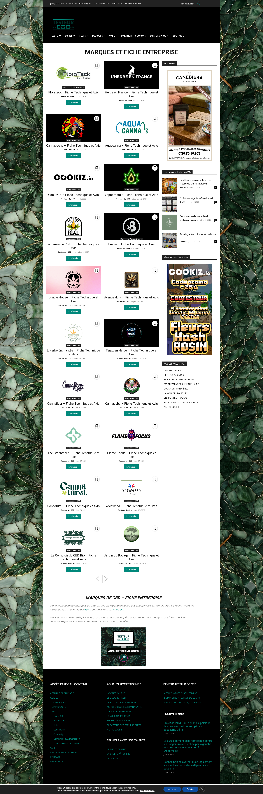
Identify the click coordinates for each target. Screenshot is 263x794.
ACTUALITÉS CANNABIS (62, 693)
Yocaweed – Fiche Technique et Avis (131, 506)
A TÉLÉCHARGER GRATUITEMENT (180, 693)
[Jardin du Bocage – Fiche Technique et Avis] (131, 538)
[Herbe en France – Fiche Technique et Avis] (131, 75)
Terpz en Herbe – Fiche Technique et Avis (131, 352)
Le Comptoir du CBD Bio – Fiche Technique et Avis (73, 557)
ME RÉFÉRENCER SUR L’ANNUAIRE (181, 384)
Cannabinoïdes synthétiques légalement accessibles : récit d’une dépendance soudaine (187, 765)
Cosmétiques (59, 734)
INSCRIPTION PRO (173, 370)
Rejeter (190, 789)
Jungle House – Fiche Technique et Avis (73, 299)
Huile (55, 725)
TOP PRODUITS (58, 706)
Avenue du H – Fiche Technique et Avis (131, 297)
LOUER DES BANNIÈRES (176, 388)
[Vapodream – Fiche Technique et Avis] (131, 177)
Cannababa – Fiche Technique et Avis (131, 403)
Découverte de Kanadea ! (194, 216)
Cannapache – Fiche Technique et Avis (73, 145)
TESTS (53, 711)
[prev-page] (97, 579)
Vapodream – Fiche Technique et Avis (131, 195)
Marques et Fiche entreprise (73, 87)
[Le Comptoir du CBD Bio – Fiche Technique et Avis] (73, 538)
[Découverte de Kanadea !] (169, 222)
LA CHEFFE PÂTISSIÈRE (118, 753)
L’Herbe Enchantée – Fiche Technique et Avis (73, 352)
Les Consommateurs (189, 220)
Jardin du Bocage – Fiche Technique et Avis (131, 557)
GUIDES (54, 697)
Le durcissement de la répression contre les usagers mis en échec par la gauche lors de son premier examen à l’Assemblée (187, 745)
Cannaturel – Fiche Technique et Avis (73, 506)
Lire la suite (73, 102)
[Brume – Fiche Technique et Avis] (131, 226)
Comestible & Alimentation (66, 738)
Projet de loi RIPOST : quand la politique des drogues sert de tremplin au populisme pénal (186, 726)
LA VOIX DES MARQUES (176, 393)
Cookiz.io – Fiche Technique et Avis (73, 195)
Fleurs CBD (59, 716)
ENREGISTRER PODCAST (176, 397)
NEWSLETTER (57, 761)
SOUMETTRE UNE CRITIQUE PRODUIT (182, 702)
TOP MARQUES (58, 702)
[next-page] (106, 579)
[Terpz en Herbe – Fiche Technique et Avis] (131, 333)
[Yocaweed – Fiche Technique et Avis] (131, 488)
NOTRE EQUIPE (171, 406)
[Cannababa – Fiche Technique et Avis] (131, 386)
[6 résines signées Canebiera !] (169, 204)
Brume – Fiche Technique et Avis (131, 244)
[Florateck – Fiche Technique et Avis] (73, 75)
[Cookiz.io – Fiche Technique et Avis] (73, 177)
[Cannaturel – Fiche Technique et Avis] (73, 488)
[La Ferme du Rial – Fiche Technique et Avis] (73, 226)
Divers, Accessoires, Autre (66, 743)
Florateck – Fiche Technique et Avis (73, 92)
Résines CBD (59, 720)
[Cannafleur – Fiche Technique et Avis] (73, 386)
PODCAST (55, 757)
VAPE (52, 747)
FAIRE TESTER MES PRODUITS (179, 379)
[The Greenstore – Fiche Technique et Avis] (73, 435)
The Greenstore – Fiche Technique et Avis (73, 455)
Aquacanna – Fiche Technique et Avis (131, 145)
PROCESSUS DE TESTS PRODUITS (181, 402)
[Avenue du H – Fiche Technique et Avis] (131, 280)
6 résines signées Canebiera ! (196, 198)
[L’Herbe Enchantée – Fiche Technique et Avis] (73, 333)
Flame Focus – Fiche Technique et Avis (131, 455)
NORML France (174, 714)
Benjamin (184, 187)
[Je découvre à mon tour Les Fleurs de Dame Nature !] (169, 186)
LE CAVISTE (112, 758)
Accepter (172, 789)
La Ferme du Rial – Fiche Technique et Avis (73, 246)
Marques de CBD (131, 87)
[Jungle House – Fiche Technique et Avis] (73, 280)
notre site (118, 609)
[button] (191, 4)
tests (88, 609)
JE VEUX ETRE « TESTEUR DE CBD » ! (181, 697)
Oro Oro (183, 202)
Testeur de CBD (67, 96)
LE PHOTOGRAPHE (116, 749)
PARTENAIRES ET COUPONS (64, 752)
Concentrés (59, 729)
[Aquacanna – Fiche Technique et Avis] (131, 128)
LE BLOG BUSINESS (174, 375)
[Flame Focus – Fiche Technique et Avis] (131, 435)
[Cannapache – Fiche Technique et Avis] (73, 128)
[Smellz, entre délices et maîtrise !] (169, 240)
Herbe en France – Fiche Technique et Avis (131, 94)
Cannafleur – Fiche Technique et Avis (73, 403)
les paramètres (147, 790)
